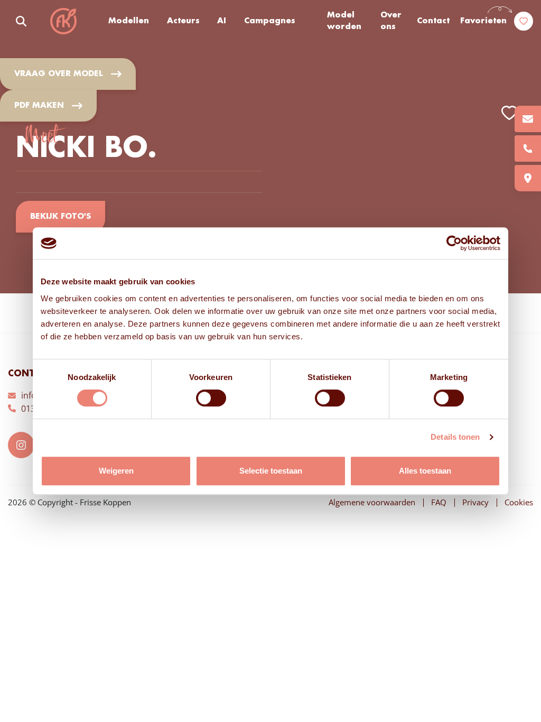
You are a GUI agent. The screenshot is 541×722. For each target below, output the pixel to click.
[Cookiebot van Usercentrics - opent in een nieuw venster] (454, 243)
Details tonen (455, 436)
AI (221, 21)
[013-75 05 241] (528, 148)
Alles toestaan (425, 470)
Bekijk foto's (60, 216)
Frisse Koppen (63, 21)
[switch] (211, 398)
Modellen (128, 21)
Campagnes (269, 21)
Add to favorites (509, 113)
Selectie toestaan (270, 470)
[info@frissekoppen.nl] (528, 119)
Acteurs (183, 21)
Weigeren (116, 470)
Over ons (391, 21)
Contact (433, 21)
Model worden (344, 21)
